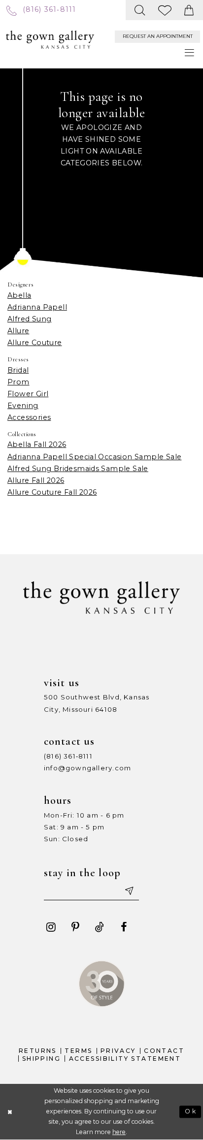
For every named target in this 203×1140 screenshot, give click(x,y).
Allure (18, 330)
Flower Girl (27, 393)
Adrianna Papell (37, 307)
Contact (164, 1050)
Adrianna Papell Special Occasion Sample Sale (94, 456)
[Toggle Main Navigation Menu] (189, 53)
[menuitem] (41, 10)
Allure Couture (34, 342)
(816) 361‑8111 (68, 756)
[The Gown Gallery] (50, 40)
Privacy (118, 1050)
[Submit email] (128, 891)
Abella (19, 295)
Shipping (41, 1058)
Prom (18, 382)
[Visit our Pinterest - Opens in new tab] (75, 927)
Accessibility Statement (125, 1058)
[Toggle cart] (189, 10)
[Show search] (140, 10)
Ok (191, 1111)
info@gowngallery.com (87, 768)
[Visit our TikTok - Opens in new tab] (99, 927)
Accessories (29, 417)
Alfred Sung (29, 319)
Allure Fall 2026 (35, 480)
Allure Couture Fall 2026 (52, 492)
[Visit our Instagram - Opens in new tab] (50, 927)
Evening (22, 405)
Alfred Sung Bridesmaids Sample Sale (77, 468)
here (119, 1132)
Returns (38, 1050)
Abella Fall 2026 (36, 444)
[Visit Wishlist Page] (165, 10)
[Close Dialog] (10, 1112)
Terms (78, 1050)
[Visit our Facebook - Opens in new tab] (123, 927)
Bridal (18, 370)
